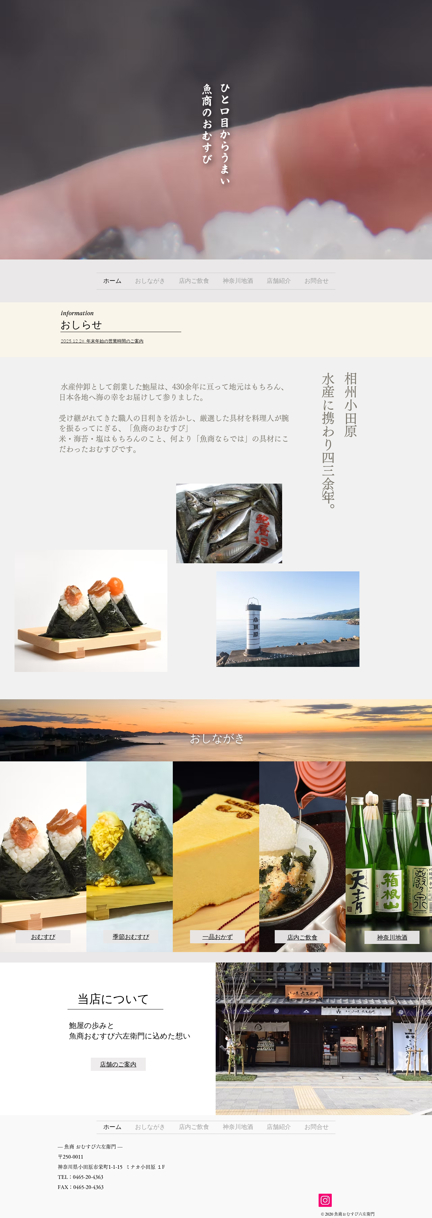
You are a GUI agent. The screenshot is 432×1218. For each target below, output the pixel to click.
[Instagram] (325, 1200)
